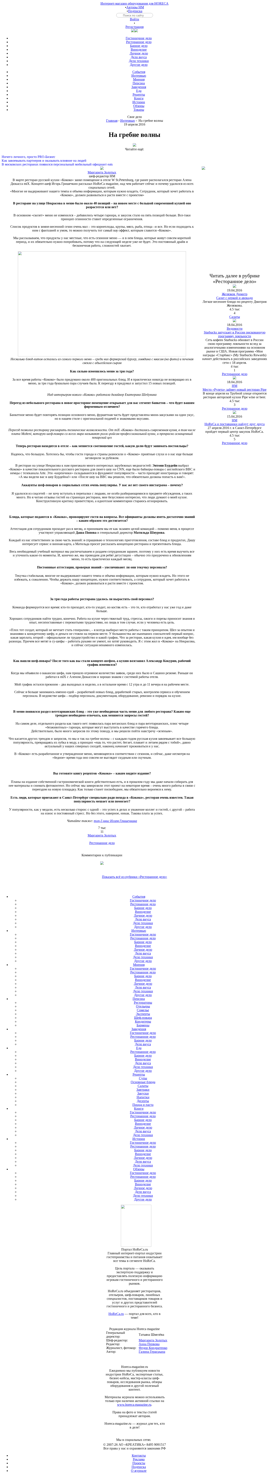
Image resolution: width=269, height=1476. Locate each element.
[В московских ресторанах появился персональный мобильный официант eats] (134, 161)
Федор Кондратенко (153, 1348)
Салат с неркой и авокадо (234, 298)
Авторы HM (135, 7)
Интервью (127, 120)
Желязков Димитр (234, 294)
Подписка (135, 11)
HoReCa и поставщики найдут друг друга (234, 424)
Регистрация (134, 27)
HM (234, 386)
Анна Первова (149, 1344)
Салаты (234, 317)
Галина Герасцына (152, 1351)
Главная (111, 120)
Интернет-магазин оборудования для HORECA (134, 3)
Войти (134, 19)
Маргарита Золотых (102, 172)
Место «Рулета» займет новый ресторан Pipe (234, 389)
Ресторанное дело (102, 843)
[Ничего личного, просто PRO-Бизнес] (134, 153)
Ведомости (235, 328)
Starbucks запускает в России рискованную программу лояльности (234, 334)
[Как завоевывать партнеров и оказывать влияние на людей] (134, 157)
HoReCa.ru (116, 1314)
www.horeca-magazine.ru (134, 1404)
